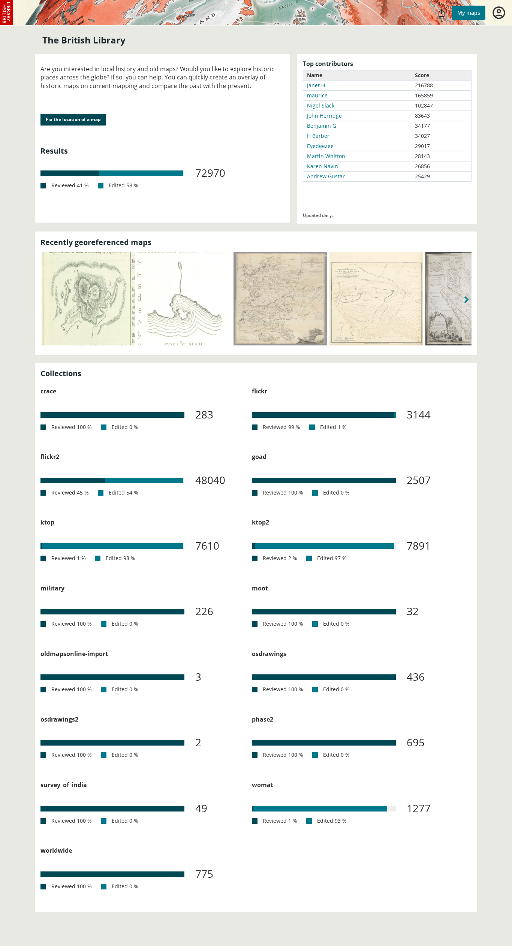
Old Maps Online (6, 12)
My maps (468, 12)
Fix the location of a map (73, 119)
